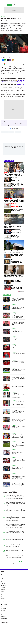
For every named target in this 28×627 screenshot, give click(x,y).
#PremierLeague (5, 81)
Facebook (4, 604)
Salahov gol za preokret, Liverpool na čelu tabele (17, 330)
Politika (2, 576)
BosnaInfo (6, 56)
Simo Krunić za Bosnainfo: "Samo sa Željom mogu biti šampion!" (17, 452)
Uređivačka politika (5, 620)
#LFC (18, 80)
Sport (2, 581)
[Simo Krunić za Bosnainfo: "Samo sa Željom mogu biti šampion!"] (6, 452)
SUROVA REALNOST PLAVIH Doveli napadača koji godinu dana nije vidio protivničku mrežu (18, 485)
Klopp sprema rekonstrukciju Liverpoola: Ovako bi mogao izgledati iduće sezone (18, 307)
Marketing (3, 616)
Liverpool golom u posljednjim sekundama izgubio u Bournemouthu (18, 370)
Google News (15, 128)
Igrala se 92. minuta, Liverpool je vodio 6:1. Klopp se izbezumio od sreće (18, 378)
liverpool (18, 132)
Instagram (4, 608)
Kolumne (3, 598)
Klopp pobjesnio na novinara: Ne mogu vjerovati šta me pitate (18, 323)
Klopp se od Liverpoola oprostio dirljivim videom (18, 354)
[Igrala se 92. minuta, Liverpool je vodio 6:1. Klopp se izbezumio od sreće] (6, 378)
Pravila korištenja (5, 618)
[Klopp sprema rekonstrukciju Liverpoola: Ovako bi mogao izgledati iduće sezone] (6, 307)
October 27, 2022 (20, 84)
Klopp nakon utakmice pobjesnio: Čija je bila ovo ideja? (18, 346)
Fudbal (9, 4)
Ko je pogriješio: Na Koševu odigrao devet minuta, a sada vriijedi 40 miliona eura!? (18, 411)
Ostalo (25, 4)
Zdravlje (3, 583)
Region (2, 578)
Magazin (3, 589)
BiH (2, 574)
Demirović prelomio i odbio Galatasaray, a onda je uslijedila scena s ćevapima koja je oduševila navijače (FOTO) (18, 476)
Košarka (15, 4)
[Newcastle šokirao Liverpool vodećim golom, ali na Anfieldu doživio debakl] (6, 362)
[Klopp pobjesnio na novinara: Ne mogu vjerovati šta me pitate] (6, 323)
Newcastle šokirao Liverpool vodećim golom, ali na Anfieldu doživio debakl (18, 363)
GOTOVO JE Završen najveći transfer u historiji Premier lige (18, 385)
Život (2, 595)
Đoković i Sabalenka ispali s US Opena (15, 550)
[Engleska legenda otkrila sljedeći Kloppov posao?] (6, 339)
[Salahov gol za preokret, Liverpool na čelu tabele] (6, 331)
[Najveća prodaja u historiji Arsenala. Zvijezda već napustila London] (6, 460)
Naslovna (3, 4)
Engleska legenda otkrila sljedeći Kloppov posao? (18, 338)
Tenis (20, 4)
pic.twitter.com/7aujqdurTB (16, 81)
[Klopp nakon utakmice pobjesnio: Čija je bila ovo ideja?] (6, 347)
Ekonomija (3, 585)
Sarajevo (3, 587)
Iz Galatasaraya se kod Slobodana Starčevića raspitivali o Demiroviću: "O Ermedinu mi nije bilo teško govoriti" (18, 395)
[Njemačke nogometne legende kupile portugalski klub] (6, 468)
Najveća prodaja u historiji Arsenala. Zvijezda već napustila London (18, 460)
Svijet (2, 579)
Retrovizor (3, 593)
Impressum (3, 614)
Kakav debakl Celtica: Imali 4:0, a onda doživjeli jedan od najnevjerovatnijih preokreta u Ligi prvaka (18, 444)
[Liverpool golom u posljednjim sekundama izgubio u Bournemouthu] (6, 370)
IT (1, 596)
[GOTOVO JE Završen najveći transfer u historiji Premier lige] (6, 386)
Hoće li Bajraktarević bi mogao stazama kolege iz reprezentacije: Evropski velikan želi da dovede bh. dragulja (18, 428)
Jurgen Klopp (5, 132)
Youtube (4, 610)
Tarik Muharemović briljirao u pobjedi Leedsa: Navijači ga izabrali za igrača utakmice (18, 436)
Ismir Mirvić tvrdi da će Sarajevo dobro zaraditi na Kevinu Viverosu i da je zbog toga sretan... (18, 403)
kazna (12, 132)
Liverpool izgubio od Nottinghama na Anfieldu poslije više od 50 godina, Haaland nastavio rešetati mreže (18, 315)
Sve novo (21, 561)
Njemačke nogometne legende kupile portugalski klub (18, 467)
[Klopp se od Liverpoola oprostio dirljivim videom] (6, 355)
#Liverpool (22, 80)
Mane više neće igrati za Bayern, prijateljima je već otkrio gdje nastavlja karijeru (18, 299)
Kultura (2, 591)
